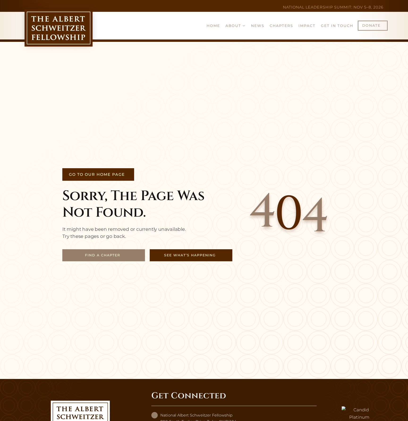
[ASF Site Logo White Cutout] (80, 402)
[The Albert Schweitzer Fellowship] (359, 409)
